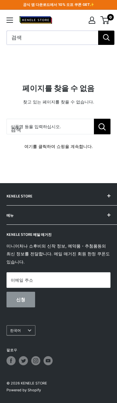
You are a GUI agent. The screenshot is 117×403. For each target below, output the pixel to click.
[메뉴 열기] (9, 20)
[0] (105, 20)
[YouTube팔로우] (48, 360)
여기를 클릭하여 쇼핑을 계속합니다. (58, 146)
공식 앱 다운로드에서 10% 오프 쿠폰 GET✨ (58, 4)
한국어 (15, 330)
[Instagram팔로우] (35, 360)
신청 (20, 299)
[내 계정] (92, 20)
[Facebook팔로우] (11, 360)
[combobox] (52, 38)
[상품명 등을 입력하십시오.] (102, 126)
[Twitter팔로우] (23, 360)
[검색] (106, 38)
